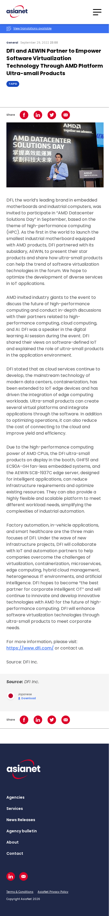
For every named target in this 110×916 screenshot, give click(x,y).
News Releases (20, 819)
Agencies (15, 797)
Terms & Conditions (19, 892)
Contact (14, 853)
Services (14, 808)
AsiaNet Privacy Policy (53, 892)
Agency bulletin (21, 831)
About (12, 842)
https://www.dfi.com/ (30, 648)
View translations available (32, 28)
